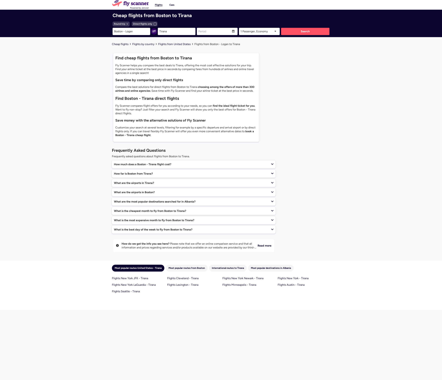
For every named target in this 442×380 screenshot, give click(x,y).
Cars (171, 4)
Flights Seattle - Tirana (126, 291)
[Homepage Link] (130, 3)
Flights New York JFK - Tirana (130, 278)
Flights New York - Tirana (293, 278)
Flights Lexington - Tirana (182, 284)
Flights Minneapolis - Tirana (239, 284)
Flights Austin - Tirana (291, 284)
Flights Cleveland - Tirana (183, 278)
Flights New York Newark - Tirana (242, 278)
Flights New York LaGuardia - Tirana (134, 284)
